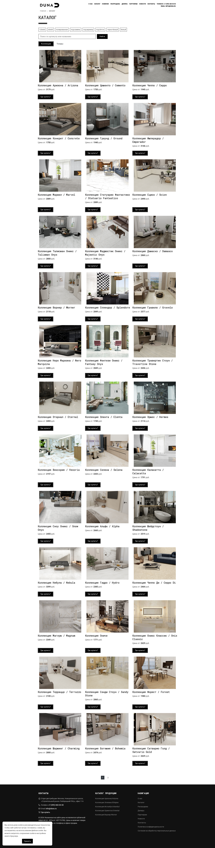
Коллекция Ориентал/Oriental (107, 811)
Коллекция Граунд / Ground (103, 138)
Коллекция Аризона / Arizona (58, 85)
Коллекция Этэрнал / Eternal (58, 417)
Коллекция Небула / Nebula (56, 582)
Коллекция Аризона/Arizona (106, 798)
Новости (142, 4)
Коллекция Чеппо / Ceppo (149, 85)
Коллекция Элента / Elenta (103, 417)
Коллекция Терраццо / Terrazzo (59, 692)
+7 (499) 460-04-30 (56, 805)
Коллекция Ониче (96, 635)
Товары (60, 44)
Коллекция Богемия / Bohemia (105, 748)
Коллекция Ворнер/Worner (106, 815)
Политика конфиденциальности (151, 827)
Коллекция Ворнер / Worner (56, 307)
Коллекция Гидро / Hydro (102, 582)
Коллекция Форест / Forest (151, 692)
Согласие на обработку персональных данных (157, 831)
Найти (102, 36)
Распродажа (115, 4)
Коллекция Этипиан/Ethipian (107, 802)
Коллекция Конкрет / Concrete (59, 138)
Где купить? (45, 97)
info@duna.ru (51, 809)
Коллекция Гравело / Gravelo (152, 307)
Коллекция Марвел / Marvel (56, 194)
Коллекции (46, 44)
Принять (27, 841)
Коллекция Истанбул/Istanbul (107, 807)
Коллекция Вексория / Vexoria (59, 469)
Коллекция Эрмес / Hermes (150, 417)
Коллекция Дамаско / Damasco (152, 251)
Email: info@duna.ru (168, 6)
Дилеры (125, 4)
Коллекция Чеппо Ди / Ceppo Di (154, 582)
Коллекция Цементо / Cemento (105, 85)
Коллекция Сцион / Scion (149, 194)
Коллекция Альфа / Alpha (102, 526)
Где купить (45, 812)
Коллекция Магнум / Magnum (56, 635)
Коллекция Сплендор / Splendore (107, 307)
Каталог (97, 4)
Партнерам (133, 4)
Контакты (151, 4)
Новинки (105, 4)
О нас (90, 4)
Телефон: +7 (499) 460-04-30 (166, 4)
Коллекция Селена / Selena (103, 469)
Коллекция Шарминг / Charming (59, 748)
